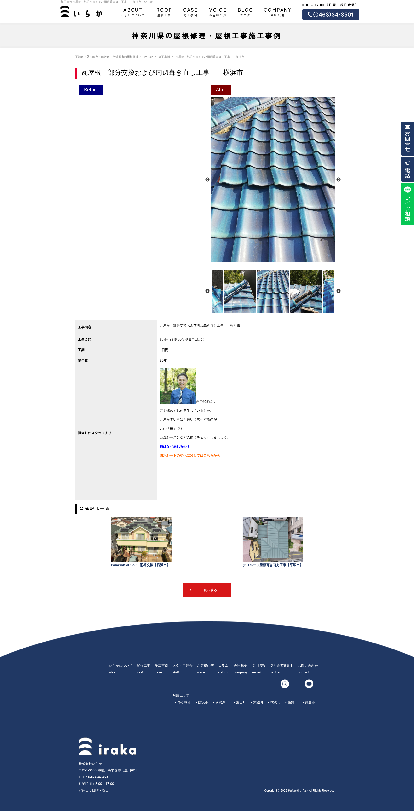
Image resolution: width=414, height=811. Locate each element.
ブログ (245, 11)
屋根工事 (164, 11)
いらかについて (133, 11)
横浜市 (275, 702)
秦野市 (293, 702)
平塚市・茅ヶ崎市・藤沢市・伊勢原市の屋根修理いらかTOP (114, 56)
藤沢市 (203, 702)
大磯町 (258, 702)
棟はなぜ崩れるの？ (175, 446)
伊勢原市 (222, 702)
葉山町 (241, 702)
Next (338, 179)
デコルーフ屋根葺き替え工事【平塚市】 (273, 565)
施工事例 (190, 11)
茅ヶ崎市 (184, 702)
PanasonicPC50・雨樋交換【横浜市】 (140, 565)
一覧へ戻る (208, 590)
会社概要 (278, 11)
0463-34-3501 (99, 777)
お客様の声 (218, 11)
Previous (207, 179)
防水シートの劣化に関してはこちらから (190, 455)
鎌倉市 (310, 702)
